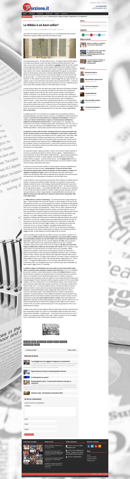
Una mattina (77, 456)
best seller (27, 341)
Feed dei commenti (92, 458)
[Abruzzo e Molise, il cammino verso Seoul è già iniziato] (83, 46)
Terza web (53, 29)
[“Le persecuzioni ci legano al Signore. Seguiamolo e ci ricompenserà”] (83, 62)
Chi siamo (93, 474)
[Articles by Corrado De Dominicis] (82, 109)
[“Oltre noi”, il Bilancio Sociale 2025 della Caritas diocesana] (33, 463)
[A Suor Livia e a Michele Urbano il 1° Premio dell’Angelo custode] (26, 463)
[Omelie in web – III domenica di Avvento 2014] (27, 394)
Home (24, 13)
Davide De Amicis (91, 72)
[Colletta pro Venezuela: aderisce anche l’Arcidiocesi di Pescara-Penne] (33, 453)
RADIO (57, 13)
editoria (50, 341)
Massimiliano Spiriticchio (94, 79)
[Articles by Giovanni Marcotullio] (82, 102)
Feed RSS (104, 2)
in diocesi (49, 13)
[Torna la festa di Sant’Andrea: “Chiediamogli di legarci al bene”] (33, 458)
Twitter (98, 2)
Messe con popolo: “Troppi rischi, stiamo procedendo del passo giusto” (75, 452)
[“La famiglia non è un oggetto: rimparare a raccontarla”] (27, 363)
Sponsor (105, 474)
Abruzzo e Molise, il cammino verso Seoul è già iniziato (54, 446)
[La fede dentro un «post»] (27, 377)
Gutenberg (63, 341)
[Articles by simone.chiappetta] (82, 88)
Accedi (88, 455)
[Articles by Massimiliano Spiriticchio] (82, 81)
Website (26, 429)
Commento (27, 405)
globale (56, 341)
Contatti (64, 13)
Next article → (72, 350)
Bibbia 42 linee (42, 341)
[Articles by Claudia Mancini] (82, 95)
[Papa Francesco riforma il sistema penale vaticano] (27, 373)
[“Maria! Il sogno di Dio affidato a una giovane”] (39, 463)
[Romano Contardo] (66, 445)
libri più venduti (28, 344)
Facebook (93, 2)
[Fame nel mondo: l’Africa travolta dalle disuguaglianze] (39, 458)
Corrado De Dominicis (92, 107)
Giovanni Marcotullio (92, 100)
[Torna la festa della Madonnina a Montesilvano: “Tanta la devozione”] (26, 458)
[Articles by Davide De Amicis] (82, 74)
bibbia (33, 341)
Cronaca (32, 13)
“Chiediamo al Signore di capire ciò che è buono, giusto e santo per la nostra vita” (53, 465)
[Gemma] (66, 456)
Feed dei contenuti (91, 457)
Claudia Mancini (44, 29)
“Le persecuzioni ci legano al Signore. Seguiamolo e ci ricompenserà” (96, 61)
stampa (37, 344)
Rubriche (40, 13)
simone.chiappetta (91, 86)
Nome (26, 419)
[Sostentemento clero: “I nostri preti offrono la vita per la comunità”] (27, 383)
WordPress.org (91, 460)
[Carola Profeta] (66, 450)
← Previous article (30, 350)
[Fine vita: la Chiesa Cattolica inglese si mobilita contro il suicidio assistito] (39, 453)
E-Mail (26, 424)
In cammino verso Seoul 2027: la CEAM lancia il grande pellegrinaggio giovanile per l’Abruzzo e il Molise (54, 452)
